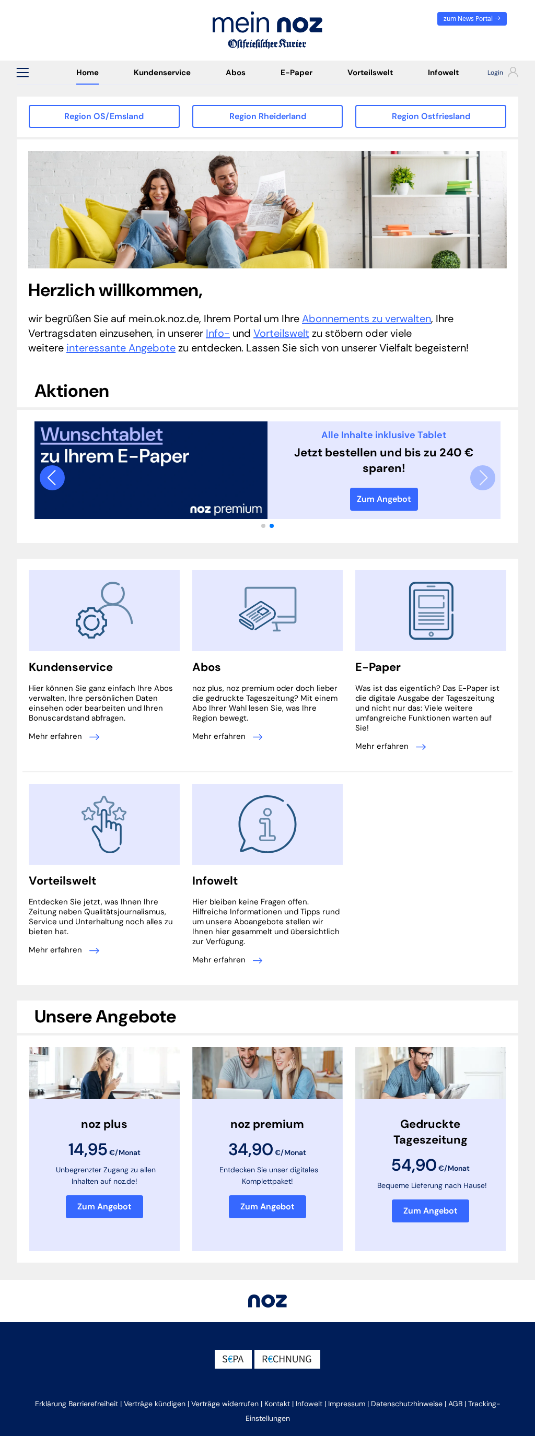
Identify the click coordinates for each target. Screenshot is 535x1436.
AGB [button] (455, 1403)
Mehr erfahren (56, 736)
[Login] (497, 74)
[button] (22, 73)
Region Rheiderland (267, 116)
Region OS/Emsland (104, 116)
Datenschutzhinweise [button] (407, 1403)
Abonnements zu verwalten (366, 318)
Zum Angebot (384, 498)
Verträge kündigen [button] (154, 1403)
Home (87, 72)
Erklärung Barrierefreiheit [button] (76, 1403)
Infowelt (443, 72)
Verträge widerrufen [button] (225, 1403)
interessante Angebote (121, 348)
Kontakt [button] (277, 1403)
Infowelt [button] (309, 1403)
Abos (236, 72)
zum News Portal (469, 18)
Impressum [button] (346, 1403)
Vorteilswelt (370, 72)
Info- (218, 333)
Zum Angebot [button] (104, 1206)
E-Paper (296, 72)
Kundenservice (162, 72)
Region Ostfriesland (431, 116)
